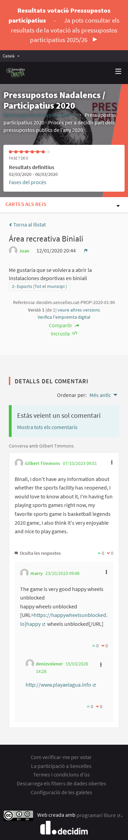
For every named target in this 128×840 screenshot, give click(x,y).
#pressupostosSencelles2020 (39, 114)
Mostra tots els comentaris (47, 427)
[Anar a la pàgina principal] (16, 73)
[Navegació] (118, 71)
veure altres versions (79, 310)
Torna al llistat (29, 224)
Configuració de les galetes (61, 792)
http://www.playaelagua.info (61, 684)
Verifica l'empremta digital (64, 317)
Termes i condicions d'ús (61, 774)
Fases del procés (27, 182)
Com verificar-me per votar (61, 757)
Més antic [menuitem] (100, 395)
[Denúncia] (86, 250)
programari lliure (98, 815)
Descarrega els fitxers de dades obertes (61, 783)
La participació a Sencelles (61, 765)
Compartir (61, 325)
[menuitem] (13, 56)
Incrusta (61, 333)
